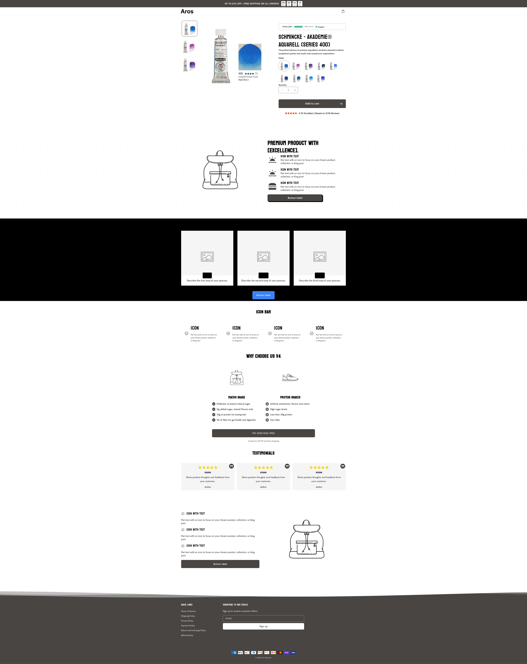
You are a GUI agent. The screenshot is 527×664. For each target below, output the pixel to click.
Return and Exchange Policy (193, 630)
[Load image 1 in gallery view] (189, 28)
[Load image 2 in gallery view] (189, 46)
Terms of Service (188, 611)
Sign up (264, 626)
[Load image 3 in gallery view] (189, 64)
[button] (343, 11)
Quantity (283, 85)
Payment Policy (188, 625)
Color (281, 58)
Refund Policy (187, 635)
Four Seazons (266, 658)
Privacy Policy (187, 621)
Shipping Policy (188, 616)
